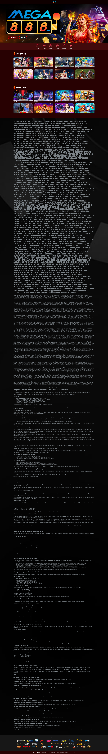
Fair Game (62, 737)
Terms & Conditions (44, 737)
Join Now (13, 37)
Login (23, 37)
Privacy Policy (51, 737)
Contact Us (72, 737)
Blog (76, 737)
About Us (57, 737)
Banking (67, 737)
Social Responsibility (35, 737)
